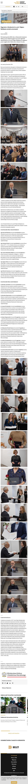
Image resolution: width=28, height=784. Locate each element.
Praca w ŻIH (14, 757)
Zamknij (14, 782)
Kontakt (14, 768)
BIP (14, 770)
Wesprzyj (8, 6)
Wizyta (14, 766)
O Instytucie (14, 755)
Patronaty (14, 764)
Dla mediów (14, 762)
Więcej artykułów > (14, 733)
